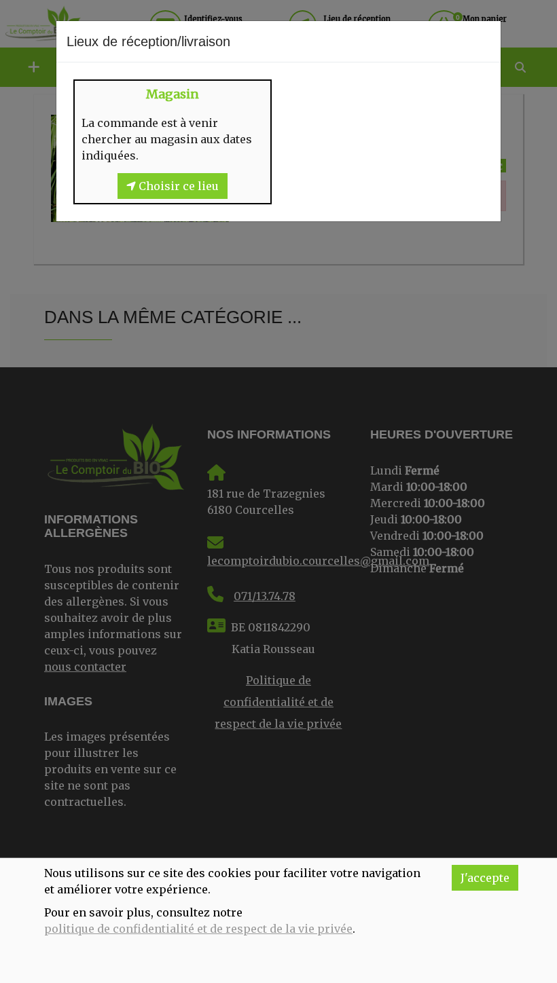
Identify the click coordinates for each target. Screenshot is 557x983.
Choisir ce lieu (177, 186)
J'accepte (485, 878)
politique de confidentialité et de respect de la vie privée (198, 928)
